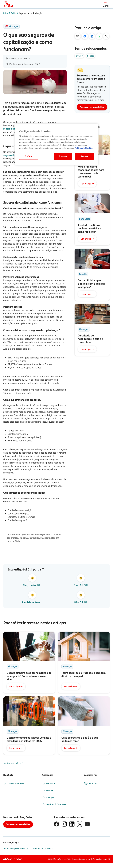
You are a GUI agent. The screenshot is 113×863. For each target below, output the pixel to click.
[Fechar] (94, 127)
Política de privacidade (14, 848)
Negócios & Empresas (56, 804)
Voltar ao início (12, 763)
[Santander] (12, 859)
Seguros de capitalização (30, 13)
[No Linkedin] (92, 36)
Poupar (90, 55)
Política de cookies (42, 848)
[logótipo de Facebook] (56, 824)
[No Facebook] (85, 36)
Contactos (92, 783)
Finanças (50, 797)
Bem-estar (51, 783)
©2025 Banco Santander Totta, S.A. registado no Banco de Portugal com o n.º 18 (79, 859)
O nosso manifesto (15, 783)
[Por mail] (78, 36)
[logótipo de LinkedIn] (72, 824)
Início (5, 13)
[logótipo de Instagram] (64, 824)
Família (49, 790)
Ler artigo (86, 183)
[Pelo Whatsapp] (99, 36)
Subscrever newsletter (92, 107)
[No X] (106, 36)
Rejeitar (63, 156)
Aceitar (84, 156)
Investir (79, 55)
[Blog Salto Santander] (8, 4)
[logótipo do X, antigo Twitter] (80, 824)
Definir (28, 156)
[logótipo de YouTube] (87, 824)
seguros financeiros (13, 155)
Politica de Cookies (84, 148)
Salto (13, 13)
